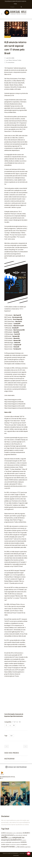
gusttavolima (3, 842)
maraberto (24, 840)
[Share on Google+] (17, 722)
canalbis (3, 844)
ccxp (16, 846)
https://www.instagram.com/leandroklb (14, 404)
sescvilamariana (13, 844)
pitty (14, 835)
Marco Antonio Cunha (15, 60)
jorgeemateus (28, 846)
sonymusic (17, 837)
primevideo (8, 842)
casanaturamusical (7, 835)
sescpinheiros (24, 844)
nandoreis (22, 847)
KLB (11, 735)
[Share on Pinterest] (20, 722)
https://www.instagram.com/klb (12, 399)
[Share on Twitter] (15, 722)
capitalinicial (18, 844)
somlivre (3, 833)
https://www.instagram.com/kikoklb (13, 402)
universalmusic (19, 833)
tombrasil (25, 835)
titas (18, 847)
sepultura (8, 844)
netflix (4, 837)
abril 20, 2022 (10, 58)
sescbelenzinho (16, 840)
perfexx (14, 833)
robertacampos (9, 833)
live (23, 837)
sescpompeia (5, 840)
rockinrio (24, 842)
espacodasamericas (16, 842)
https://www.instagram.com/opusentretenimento (17, 408)
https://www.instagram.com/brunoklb (14, 406)
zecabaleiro (26, 833)
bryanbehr (10, 837)
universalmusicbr (19, 835)
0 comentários (10, 62)
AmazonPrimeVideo (8, 847)
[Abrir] (15, 796)
